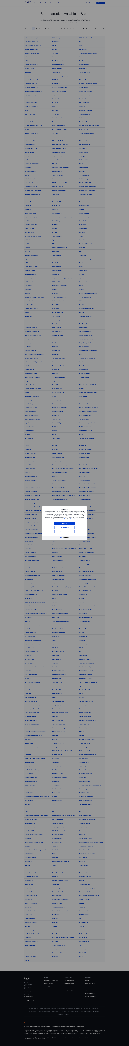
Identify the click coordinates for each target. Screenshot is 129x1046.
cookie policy (63, 518)
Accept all (64, 523)
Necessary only (64, 527)
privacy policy (72, 518)
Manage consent (64, 531)
